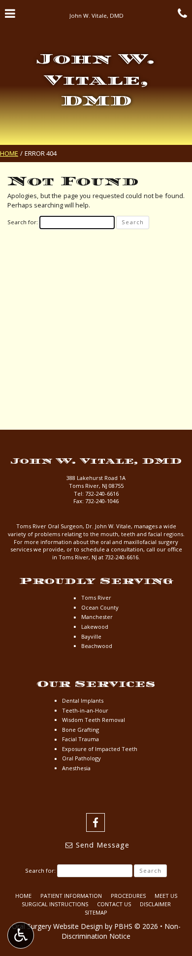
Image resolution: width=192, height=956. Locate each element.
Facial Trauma (80, 739)
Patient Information (71, 895)
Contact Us (114, 904)
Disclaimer (155, 904)
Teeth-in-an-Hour (85, 710)
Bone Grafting (80, 729)
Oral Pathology (81, 758)
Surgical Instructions (55, 904)
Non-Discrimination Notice (121, 931)
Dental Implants (82, 700)
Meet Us (166, 895)
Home (9, 153)
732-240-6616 (102, 493)
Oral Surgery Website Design (57, 926)
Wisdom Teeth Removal (93, 719)
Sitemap (96, 912)
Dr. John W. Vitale (108, 526)
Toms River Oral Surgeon (49, 526)
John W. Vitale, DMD (96, 80)
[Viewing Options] (20, 935)
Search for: (22, 222)
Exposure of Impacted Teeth (99, 748)
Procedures (128, 895)
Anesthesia (76, 768)
